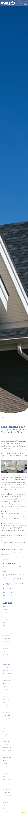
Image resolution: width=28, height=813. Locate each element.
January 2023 (6, 744)
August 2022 (6, 760)
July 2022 (5, 763)
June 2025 (5, 651)
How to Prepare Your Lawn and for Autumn (13, 566)
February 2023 (6, 741)
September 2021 (7, 795)
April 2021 (5, 811)
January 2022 (6, 783)
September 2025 (7, 641)
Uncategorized (6, 598)
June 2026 (5, 613)
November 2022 (7, 750)
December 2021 (7, 786)
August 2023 (6, 722)
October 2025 (6, 638)
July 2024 (5, 686)
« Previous (3, 417)
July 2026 (5, 609)
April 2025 (5, 657)
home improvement (8, 551)
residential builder (13, 552)
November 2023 (7, 712)
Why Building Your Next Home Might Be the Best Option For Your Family (14, 579)
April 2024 (5, 696)
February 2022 (6, 779)
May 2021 (5, 808)
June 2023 (5, 728)
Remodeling (3, 552)
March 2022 (6, 776)
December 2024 (7, 670)
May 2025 (5, 654)
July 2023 (5, 725)
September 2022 (7, 757)
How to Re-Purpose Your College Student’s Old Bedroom (13, 575)
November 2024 (7, 673)
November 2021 (7, 789)
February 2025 (6, 664)
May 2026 (5, 616)
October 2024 (6, 677)
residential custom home (21, 552)
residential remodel (6, 554)
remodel (22, 551)
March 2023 (6, 738)
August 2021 (6, 799)
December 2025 (7, 632)
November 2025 (7, 635)
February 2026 (6, 625)
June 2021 (5, 805)
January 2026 (6, 629)
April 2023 (5, 734)
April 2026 (5, 619)
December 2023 (7, 709)
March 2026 (6, 622)
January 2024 (6, 706)
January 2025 (6, 667)
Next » (24, 422)
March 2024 (6, 699)
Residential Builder (9, 549)
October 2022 (6, 754)
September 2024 (7, 680)
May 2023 (5, 731)
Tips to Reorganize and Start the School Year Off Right (14, 570)
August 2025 (6, 645)
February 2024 (6, 702)
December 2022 (7, 747)
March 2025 (6, 661)
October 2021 (6, 792)
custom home (18, 549)
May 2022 (5, 770)
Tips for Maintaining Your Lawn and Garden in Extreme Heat (13, 584)
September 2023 (7, 718)
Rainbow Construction (17, 551)
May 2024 (5, 693)
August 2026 (6, 606)
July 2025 (5, 648)
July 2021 (5, 802)
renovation (8, 552)
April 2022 (5, 773)
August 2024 (6, 683)
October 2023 (6, 715)
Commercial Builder (7, 592)
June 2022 (5, 767)
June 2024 (5, 690)
